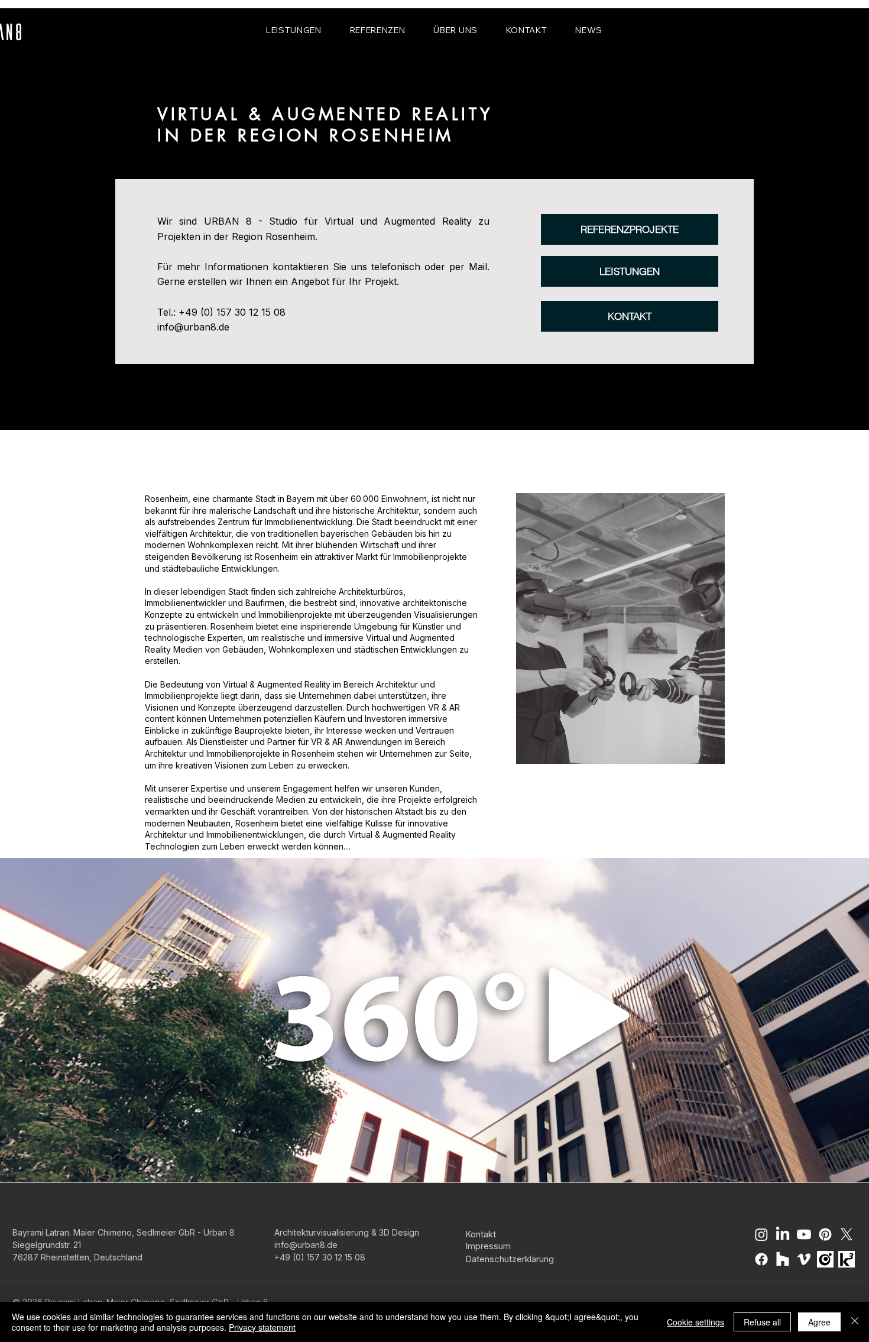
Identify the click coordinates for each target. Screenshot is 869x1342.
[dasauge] (825, 1259)
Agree (819, 1322)
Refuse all (762, 1322)
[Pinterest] (825, 1234)
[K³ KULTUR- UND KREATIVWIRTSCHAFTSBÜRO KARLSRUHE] (846, 1259)
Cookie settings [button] (695, 1322)
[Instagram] (761, 1234)
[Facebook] (761, 1259)
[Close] (855, 1322)
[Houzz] (782, 1259)
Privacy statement (262, 1327)
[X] (846, 1234)
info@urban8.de (193, 327)
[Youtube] (804, 1234)
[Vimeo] (804, 1259)
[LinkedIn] (782, 1234)
